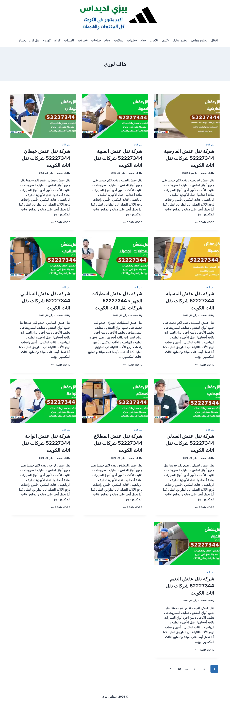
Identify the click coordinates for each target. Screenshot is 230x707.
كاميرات (69, 40)
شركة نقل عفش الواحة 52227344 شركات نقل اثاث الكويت (46, 443)
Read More (204, 222)
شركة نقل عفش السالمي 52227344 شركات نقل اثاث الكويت (45, 301)
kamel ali (206, 173)
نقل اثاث (34, 40)
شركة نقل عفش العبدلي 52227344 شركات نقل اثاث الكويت (190, 443)
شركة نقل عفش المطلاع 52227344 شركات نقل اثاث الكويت (118, 443)
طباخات (96, 40)
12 (179, 668)
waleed (134, 315)
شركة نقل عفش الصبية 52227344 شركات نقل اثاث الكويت (118, 158)
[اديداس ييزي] (115, 17)
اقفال (214, 40)
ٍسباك (21, 40)
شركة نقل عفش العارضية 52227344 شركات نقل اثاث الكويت (189, 158)
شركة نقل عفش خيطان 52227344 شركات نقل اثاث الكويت (46, 158)
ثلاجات (154, 40)
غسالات (83, 40)
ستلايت (118, 40)
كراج (57, 40)
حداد (143, 40)
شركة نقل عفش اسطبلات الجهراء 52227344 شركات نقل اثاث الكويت (116, 301)
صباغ (107, 40)
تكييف (165, 40)
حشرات (132, 40)
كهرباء (47, 40)
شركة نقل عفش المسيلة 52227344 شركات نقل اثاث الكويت (190, 301)
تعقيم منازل (180, 40)
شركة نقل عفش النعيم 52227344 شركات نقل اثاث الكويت (190, 586)
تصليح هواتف (199, 40)
